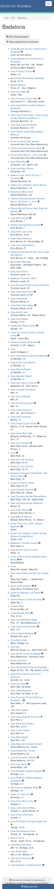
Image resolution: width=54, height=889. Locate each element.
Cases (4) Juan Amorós (21, 466)
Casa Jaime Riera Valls (21, 433)
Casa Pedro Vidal (18, 851)
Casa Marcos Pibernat (21, 516)
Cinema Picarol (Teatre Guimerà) (26, 599)
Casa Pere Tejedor (19, 709)
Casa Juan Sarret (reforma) (23, 382)
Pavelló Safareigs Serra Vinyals (25, 224)
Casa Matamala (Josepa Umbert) (26, 743)
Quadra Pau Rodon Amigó (23, 325)
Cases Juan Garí (18, 660)
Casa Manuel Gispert (20, 369)
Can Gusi (14, 646)
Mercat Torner (17, 837)
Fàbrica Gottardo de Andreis (24, 342)
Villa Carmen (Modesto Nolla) (24, 787)
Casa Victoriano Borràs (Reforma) (26, 503)
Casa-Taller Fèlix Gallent (22, 305)
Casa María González (20, 844)
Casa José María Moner (21, 168)
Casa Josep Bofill (18, 298)
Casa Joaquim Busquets (22, 633)
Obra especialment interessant (23, 41)
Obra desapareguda (18, 36)
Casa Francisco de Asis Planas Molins (28, 496)
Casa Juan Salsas (19, 271)
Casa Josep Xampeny (20, 409)
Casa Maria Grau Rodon (22, 723)
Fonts (13, 566)
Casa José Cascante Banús (23, 124)
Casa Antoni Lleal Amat (21, 814)
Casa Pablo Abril (18, 161)
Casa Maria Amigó (19, 737)
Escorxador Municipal (20, 261)
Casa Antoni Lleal (18, 312)
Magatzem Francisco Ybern (23, 278)
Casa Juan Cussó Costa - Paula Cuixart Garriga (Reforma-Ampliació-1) (29, 116)
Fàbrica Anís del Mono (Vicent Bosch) (28, 184)
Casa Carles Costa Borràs (22, 362)
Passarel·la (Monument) (21, 191)
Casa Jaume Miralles (20, 396)
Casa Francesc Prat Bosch (23, 389)
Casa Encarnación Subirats (23, 757)
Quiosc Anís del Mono (20, 585)
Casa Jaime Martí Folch (21, 291)
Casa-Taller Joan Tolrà (21, 231)
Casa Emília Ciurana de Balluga (25, 653)
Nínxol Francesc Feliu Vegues (24, 141)
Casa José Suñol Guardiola (23, 626)
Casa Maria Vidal (18, 640)
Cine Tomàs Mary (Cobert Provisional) (28, 355)
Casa (12, 348)
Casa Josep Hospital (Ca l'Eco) (25, 716)
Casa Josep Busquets (20, 690)
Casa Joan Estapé (19, 318)
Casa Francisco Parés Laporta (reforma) (29, 284)
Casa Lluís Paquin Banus (22, 245)
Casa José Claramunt (20, 858)
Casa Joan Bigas (18, 91)
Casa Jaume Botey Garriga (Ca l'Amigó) (29, 573)
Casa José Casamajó (20, 416)
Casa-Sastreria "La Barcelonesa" (26, 864)
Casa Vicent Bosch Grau (22, 800)
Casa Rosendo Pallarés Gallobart (26, 770)
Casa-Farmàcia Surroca (21, 403)
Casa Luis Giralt (18, 683)
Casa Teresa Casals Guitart (23, 423)
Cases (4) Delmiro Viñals (22, 482)
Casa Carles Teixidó (20, 730)
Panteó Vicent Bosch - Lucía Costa (27, 154)
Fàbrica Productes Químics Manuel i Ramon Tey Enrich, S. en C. (27, 200)
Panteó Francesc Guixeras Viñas (26, 148)
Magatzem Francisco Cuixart (24, 542)
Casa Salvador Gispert (21, 375)
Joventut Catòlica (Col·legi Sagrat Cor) (28, 821)
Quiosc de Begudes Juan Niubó (25, 592)
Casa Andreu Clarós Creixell (23, 549)
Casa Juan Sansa (18, 764)
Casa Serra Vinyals (19, 218)
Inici (6, 17)
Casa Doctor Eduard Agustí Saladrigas (28, 667)
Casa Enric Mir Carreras (21, 459)
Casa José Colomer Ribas (22, 807)
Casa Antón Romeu (19, 509)
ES (13, 17)
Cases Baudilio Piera (20, 612)
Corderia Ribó (17, 606)
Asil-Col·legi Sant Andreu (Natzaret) (27, 78)
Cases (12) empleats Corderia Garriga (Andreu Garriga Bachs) (28, 535)
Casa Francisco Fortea (21, 71)
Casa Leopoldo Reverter (22, 489)
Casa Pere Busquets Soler (23, 831)
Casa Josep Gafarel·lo (21, 238)
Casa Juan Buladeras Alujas (23, 619)
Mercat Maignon (18, 84)
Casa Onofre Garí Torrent (22, 750)
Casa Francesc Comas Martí (24, 98)
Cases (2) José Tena (20, 794)
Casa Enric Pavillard (20, 442)
